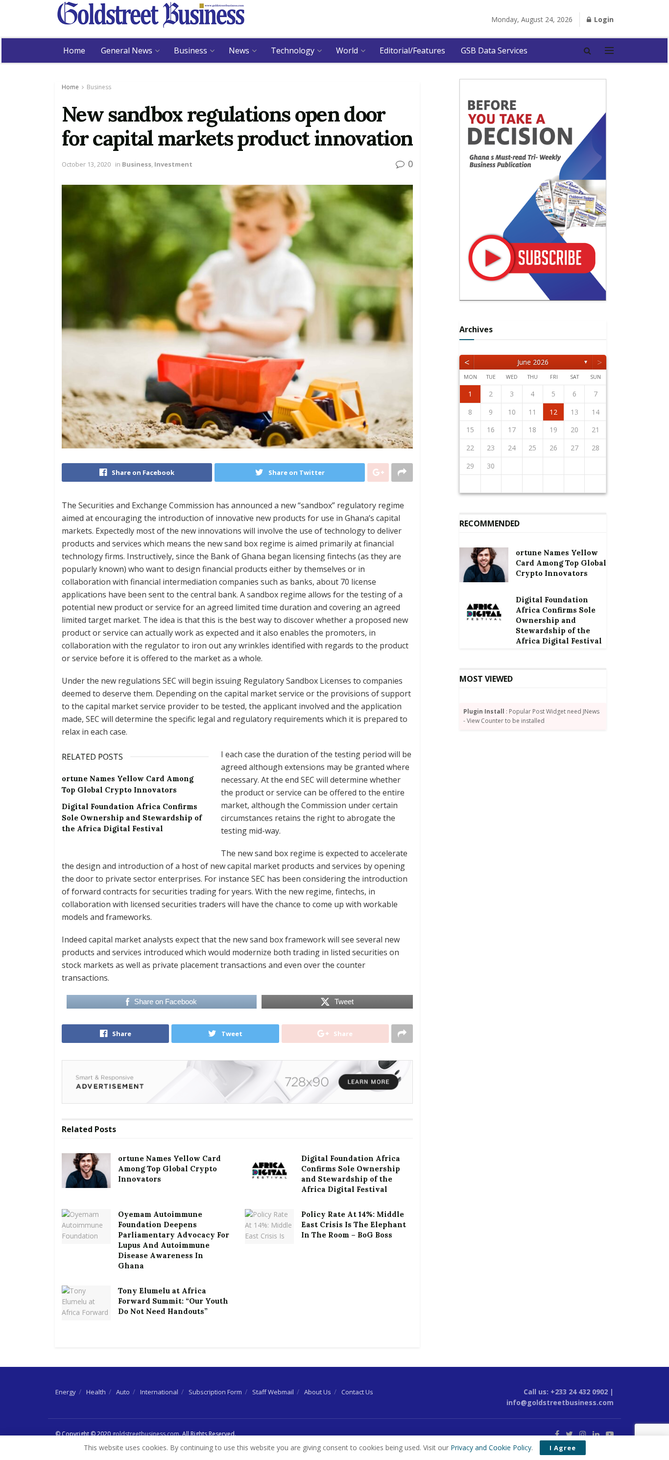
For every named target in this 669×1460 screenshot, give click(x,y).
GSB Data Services (494, 50)
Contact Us (357, 1391)
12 (553, 412)
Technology (292, 50)
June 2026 (533, 362)
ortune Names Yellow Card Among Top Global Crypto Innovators (169, 1169)
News (239, 50)
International (159, 1391)
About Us (317, 1391)
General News (126, 50)
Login (603, 19)
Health (96, 1391)
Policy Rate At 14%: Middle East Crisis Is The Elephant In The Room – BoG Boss (353, 1224)
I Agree (563, 1447)
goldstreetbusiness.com (145, 1434)
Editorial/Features (412, 50)
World (347, 50)
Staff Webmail (273, 1391)
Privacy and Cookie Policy (491, 1447)
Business (190, 50)
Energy (65, 1391)
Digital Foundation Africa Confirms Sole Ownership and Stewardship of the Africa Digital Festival (132, 817)
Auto (123, 1391)
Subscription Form (215, 1391)
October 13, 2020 (86, 164)
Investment (173, 164)
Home (74, 50)
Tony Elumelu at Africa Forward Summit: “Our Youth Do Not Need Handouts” (173, 1301)
